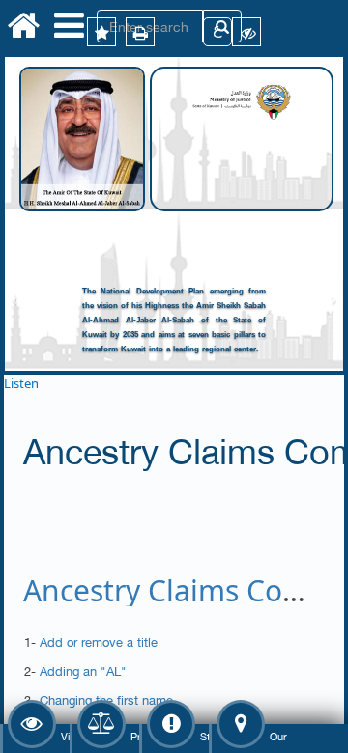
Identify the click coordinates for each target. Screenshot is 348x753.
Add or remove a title (99, 641)
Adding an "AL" (83, 670)
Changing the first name (106, 699)
